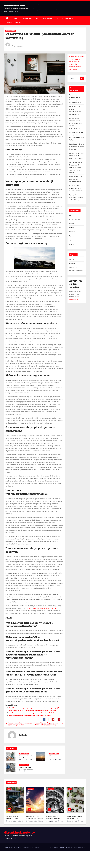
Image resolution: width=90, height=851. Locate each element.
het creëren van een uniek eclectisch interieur (41, 608)
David (16, 44)
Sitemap (72, 263)
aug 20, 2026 (52, 821)
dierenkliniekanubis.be (14, 5)
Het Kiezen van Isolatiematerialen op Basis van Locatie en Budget (31, 713)
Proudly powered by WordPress (13, 847)
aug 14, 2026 (23, 759)
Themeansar (36, 847)
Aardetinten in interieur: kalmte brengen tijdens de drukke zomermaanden (75, 123)
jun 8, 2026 (23, 771)
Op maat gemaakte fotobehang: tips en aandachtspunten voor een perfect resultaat (75, 167)
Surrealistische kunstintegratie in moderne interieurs (75, 188)
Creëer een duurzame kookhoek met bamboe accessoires (76, 155)
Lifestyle (9, 22)
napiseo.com (73, 299)
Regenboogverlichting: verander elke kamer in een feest (76, 146)
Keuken (71, 227)
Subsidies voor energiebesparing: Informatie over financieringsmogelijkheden (36, 708)
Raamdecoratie (47, 18)
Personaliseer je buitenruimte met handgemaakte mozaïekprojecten (12, 819)
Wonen (71, 244)
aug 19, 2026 (72, 821)
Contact (18, 22)
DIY (57, 18)
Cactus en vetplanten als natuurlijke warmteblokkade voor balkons (75, 819)
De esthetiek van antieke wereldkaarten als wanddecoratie (34, 818)
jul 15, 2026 (53, 759)
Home (51, 847)
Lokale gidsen (27, 18)
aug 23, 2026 (12, 821)
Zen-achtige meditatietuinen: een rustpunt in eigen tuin (76, 197)
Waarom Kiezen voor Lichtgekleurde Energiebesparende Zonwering (32, 710)
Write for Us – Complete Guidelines (75, 847)
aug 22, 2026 (32, 821)
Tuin (37, 18)
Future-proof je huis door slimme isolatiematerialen (26, 757)
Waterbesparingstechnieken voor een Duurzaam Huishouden (30, 715)
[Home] (7, 18)
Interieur (15, 18)
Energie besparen (67, 18)
